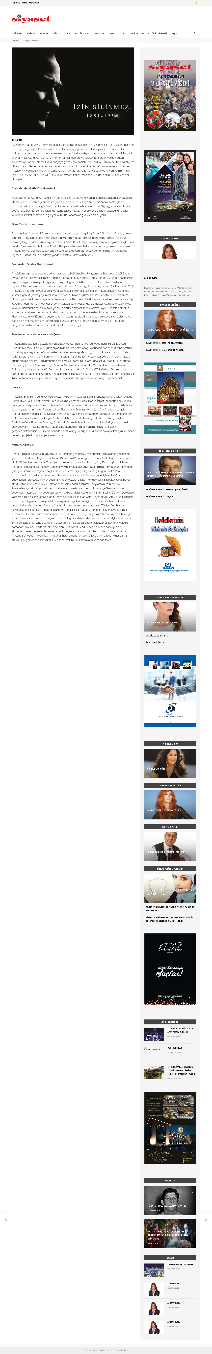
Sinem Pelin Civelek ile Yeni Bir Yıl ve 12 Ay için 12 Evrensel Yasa (170, 908)
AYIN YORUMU (150, 277)
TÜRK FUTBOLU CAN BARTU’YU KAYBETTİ (169, 1205)
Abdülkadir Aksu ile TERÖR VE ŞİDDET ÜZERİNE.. (168, 489)
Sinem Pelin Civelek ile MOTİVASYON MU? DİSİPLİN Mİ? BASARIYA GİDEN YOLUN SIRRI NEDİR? (169, 919)
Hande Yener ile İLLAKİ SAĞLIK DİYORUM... (165, 349)
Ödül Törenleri (175, 1047)
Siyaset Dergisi (119, 1350)
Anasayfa (17, 40)
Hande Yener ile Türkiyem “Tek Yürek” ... (170, 329)
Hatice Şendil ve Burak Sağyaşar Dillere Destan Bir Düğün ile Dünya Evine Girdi (168, 1235)
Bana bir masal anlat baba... (163, 622)
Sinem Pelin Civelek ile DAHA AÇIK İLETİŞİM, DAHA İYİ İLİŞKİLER (171, 891)
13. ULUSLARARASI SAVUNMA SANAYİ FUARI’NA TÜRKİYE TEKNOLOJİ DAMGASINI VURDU (181, 1070)
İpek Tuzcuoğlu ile (155, 642)
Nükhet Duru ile (156, 768)
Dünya (26, 40)
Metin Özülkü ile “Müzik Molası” (166, 852)
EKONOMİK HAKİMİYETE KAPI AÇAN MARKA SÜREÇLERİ (180, 1030)
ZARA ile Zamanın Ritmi (157, 635)
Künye (24, 3)
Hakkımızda (16, 3)
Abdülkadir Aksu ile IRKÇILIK (159, 496)
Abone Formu (34, 3)
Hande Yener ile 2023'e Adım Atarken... (164, 342)
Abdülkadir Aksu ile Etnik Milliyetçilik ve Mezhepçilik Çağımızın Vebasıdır (171, 474)
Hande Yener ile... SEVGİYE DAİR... (165, 810)
